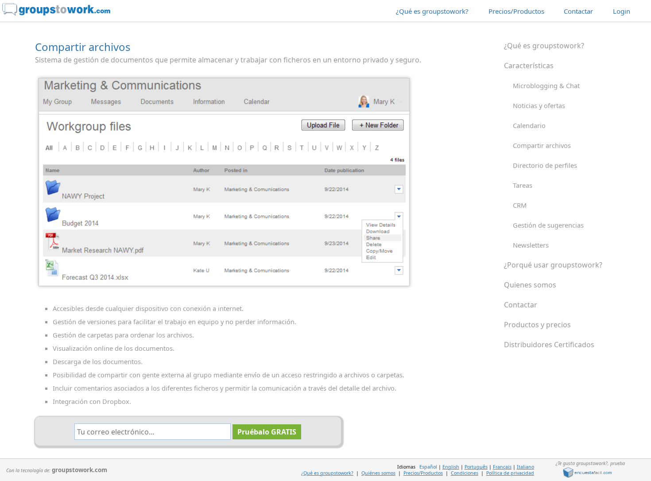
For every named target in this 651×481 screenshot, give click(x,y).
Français (502, 467)
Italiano (525, 467)
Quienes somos (530, 285)
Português (476, 467)
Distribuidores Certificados (549, 344)
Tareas (522, 185)
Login (621, 11)
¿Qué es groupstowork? (432, 11)
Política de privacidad (510, 473)
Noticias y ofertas (539, 105)
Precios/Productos (516, 11)
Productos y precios (537, 325)
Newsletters (531, 244)
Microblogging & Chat (546, 85)
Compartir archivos (542, 145)
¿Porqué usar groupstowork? (553, 265)
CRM (520, 205)
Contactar (578, 11)
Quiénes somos (378, 473)
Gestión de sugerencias (548, 225)
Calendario (529, 125)
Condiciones (464, 473)
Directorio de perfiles (545, 165)
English (450, 467)
